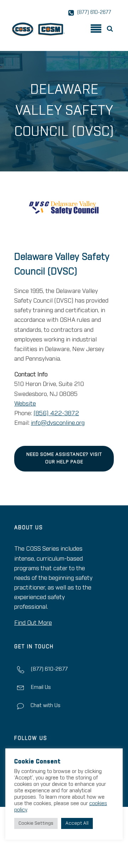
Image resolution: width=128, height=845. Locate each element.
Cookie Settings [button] (35, 823)
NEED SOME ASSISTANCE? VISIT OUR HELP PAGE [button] (64, 458)
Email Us (41, 687)
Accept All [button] (77, 823)
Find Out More (33, 623)
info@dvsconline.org (58, 423)
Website (25, 404)
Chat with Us (45, 705)
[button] (111, 28)
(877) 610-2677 (49, 669)
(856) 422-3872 (56, 414)
